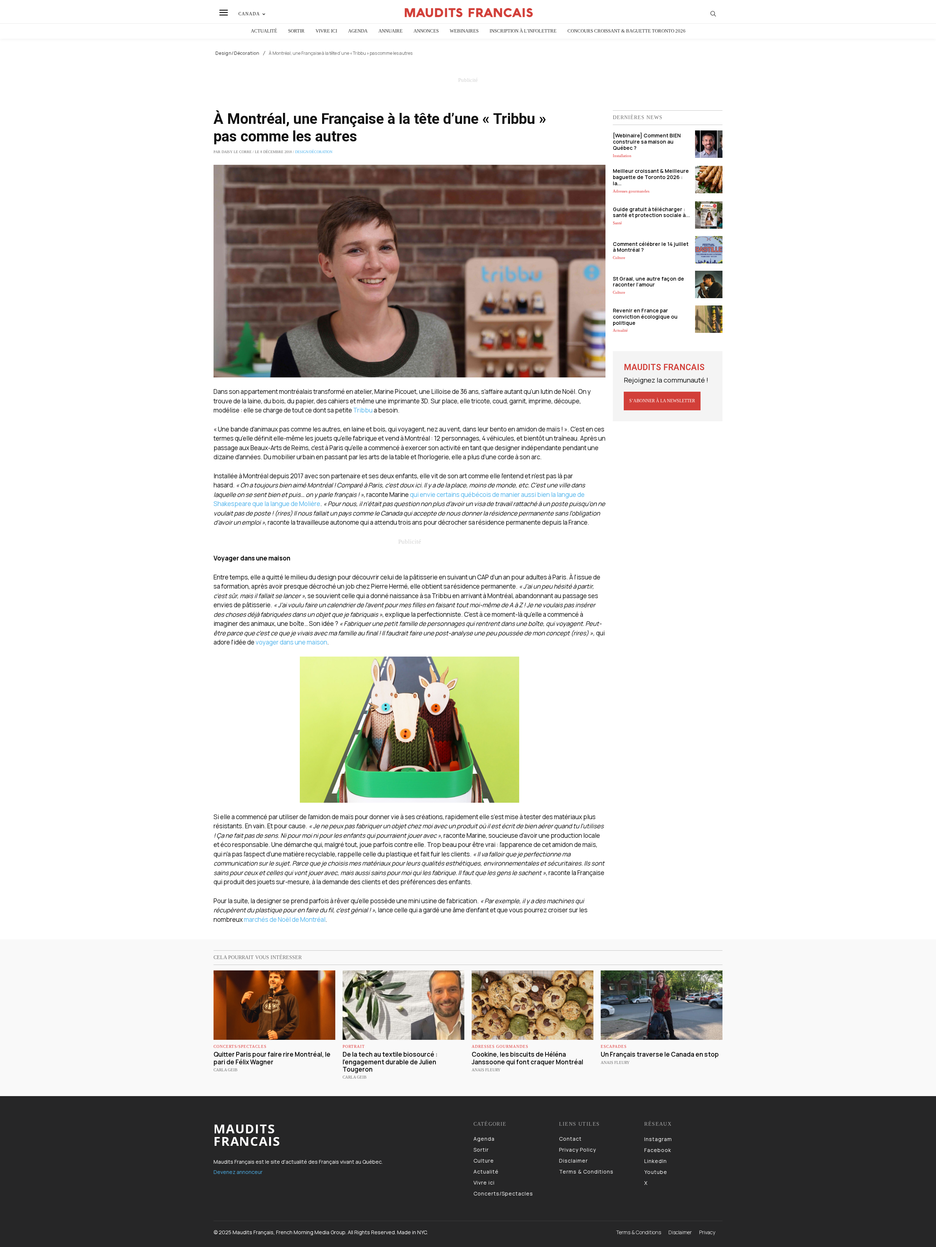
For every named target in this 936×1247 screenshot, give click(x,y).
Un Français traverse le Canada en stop (660, 1054)
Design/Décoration (237, 53)
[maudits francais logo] (469, 12)
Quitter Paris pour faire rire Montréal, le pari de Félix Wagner (272, 1058)
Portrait (354, 1047)
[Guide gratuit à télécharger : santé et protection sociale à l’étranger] (708, 215)
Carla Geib (225, 1070)
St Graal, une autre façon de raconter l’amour (648, 281)
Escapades (614, 1047)
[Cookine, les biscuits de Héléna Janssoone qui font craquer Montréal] (532, 1005)
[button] (713, 13)
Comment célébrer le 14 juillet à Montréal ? (650, 247)
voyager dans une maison (291, 642)
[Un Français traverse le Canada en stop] (661, 1005)
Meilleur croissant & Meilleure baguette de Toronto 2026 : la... (651, 177)
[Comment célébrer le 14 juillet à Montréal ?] (708, 249)
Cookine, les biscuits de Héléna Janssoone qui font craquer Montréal (527, 1058)
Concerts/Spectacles (240, 1047)
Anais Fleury (486, 1070)
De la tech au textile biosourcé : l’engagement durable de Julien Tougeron (390, 1061)
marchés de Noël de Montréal (284, 919)
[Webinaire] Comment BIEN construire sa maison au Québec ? (647, 141)
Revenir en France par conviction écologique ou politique (645, 316)
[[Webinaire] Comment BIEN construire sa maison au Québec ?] (708, 144)
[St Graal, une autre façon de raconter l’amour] (708, 284)
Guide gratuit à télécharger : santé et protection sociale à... (651, 212)
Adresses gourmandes (631, 191)
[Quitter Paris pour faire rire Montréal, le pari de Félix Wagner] (274, 1005)
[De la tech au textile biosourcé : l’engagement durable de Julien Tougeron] (403, 1005)
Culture (619, 257)
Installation (622, 155)
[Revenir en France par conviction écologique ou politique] (708, 319)
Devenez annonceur (238, 1171)
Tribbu (363, 410)
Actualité (620, 330)
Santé (617, 223)
